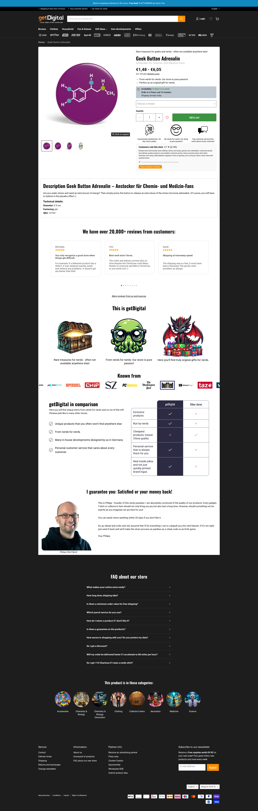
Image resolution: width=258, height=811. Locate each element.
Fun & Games (84, 29)
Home (41, 42)
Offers (138, 29)
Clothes (54, 29)
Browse (42, 29)
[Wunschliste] (211, 19)
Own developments (121, 29)
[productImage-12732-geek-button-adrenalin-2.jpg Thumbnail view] (69, 146)
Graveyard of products (83, 756)
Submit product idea (118, 773)
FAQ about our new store (85, 760)
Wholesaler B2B (115, 769)
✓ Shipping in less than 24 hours (51, 9)
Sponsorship (114, 764)
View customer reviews (150, 167)
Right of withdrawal (79, 795)
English (215, 9)
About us (77, 752)
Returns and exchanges (49, 764)
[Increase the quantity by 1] (159, 117)
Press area (113, 756)
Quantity (140, 111)
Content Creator (115, 760)
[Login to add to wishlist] (167, 117)
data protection (44, 795)
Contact (42, 752)
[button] (121, 285)
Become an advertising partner (122, 752)
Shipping (42, 760)
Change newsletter (47, 769)
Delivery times (45, 756)
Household (68, 29)
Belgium (208, 786)
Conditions (57, 795)
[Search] (181, 19)
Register (213, 767)
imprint (66, 795)
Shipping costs (153, 74)
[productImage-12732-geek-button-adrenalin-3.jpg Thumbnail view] (81, 146)
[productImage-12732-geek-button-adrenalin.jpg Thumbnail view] (46, 146)
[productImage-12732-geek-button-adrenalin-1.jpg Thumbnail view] (58, 146)
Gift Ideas (100, 29)
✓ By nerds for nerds (98, 9)
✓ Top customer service (77, 9)
